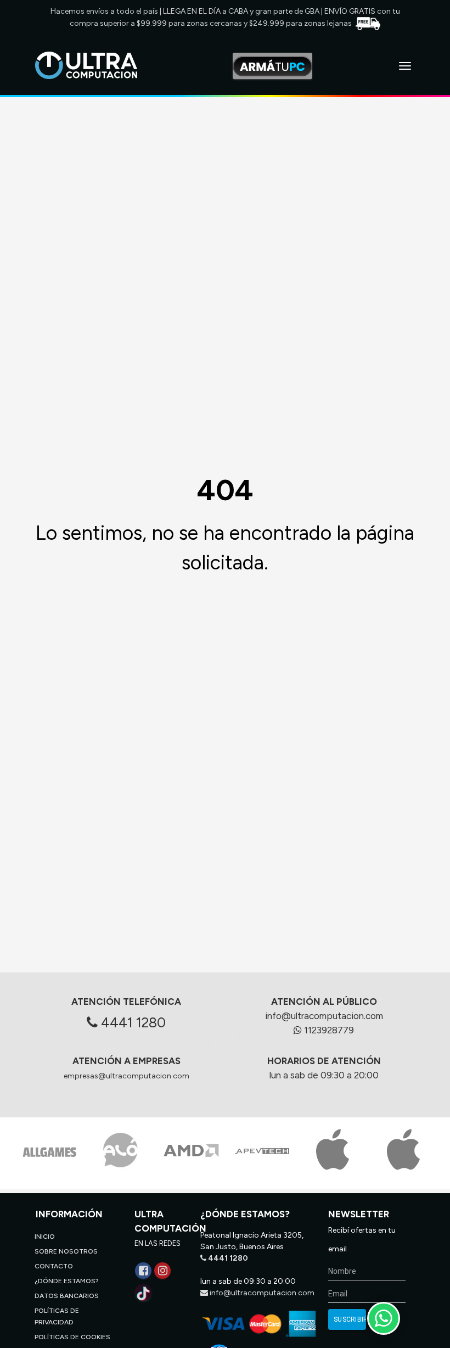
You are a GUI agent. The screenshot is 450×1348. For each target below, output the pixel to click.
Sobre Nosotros (66, 1251)
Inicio (45, 1236)
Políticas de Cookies (72, 1337)
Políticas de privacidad (57, 1316)
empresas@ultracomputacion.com (126, 1076)
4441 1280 (132, 1022)
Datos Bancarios (67, 1296)
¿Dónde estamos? (67, 1281)
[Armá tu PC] (272, 66)
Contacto (54, 1266)
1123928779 (328, 1030)
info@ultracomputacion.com (324, 1015)
